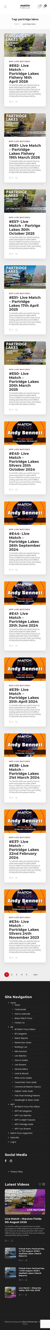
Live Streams (20, 1065)
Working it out (21, 1047)
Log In (13, 1142)
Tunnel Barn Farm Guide (26, 1082)
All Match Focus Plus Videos (27, 1107)
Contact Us (20, 1023)
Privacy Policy (16, 1172)
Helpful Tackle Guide (24, 1091)
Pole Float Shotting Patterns (27, 1095)
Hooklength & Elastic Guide (27, 1100)
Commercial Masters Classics (28, 1087)
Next (36, 975)
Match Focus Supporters (21, 1133)
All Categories (21, 1034)
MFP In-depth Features (25, 1120)
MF (11, 1027)
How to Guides (21, 1060)
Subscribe (14, 1137)
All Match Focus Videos (25, 1029)
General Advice (21, 1069)
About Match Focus (23, 1018)
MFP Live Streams (23, 1129)
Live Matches (21, 1056)
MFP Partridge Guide (24, 1124)
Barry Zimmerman (30, 1322)
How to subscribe (22, 1014)
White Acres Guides (23, 1078)
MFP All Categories (23, 1111)
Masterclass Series (23, 1042)
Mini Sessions (21, 1051)
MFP (12, 1104)
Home (16, 24)
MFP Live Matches (19, 61)
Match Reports (21, 1038)
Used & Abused (21, 1073)
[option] (25, 1245)
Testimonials (20, 1009)
